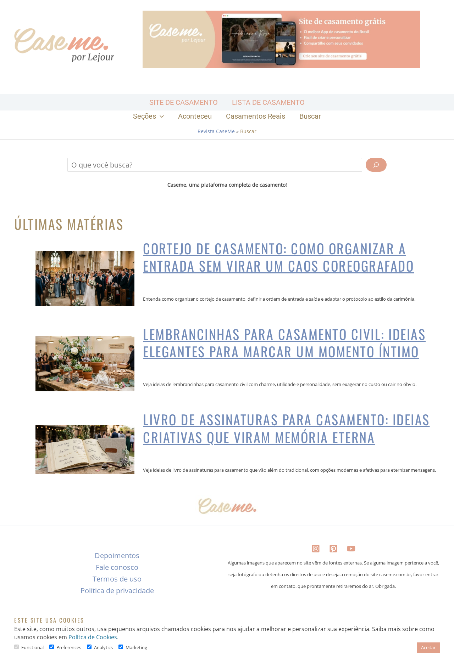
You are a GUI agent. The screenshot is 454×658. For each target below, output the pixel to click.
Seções (144, 116)
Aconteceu (195, 116)
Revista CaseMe (216, 131)
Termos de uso (117, 579)
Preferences (68, 647)
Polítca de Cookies (92, 637)
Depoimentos (117, 555)
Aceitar (428, 647)
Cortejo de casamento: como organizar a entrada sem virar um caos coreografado (278, 257)
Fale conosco (117, 567)
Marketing (136, 647)
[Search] (376, 165)
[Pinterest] (333, 548)
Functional (32, 647)
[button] (160, 116)
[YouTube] (351, 548)
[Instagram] (315, 548)
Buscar (310, 116)
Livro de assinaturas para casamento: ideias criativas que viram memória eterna (286, 428)
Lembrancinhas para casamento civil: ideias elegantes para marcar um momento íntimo (284, 343)
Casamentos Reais (255, 116)
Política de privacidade (117, 590)
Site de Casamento (183, 102)
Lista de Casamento (268, 102)
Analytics (103, 647)
